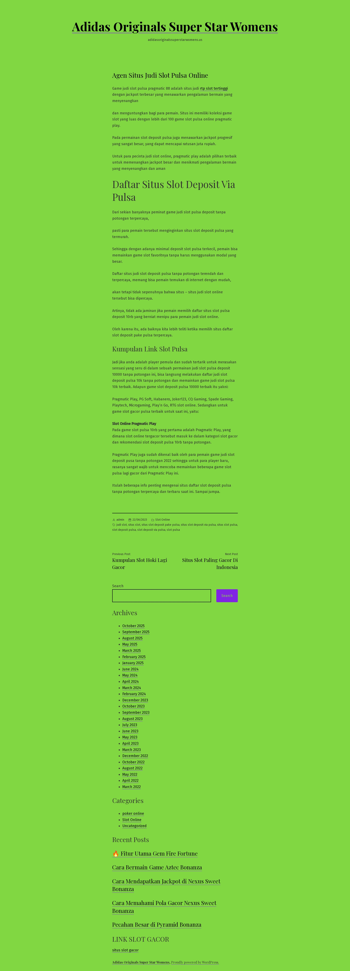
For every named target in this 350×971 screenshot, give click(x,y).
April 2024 (130, 681)
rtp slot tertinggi (214, 88)
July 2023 (129, 725)
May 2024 (130, 675)
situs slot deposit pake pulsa (160, 524)
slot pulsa (173, 530)
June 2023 (130, 731)
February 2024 (134, 694)
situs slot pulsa (227, 524)
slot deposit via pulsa (151, 530)
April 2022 (130, 780)
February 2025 (134, 657)
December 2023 (135, 700)
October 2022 (133, 762)
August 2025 (132, 638)
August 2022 (132, 768)
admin (120, 519)
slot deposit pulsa (124, 530)
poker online (133, 813)
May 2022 (129, 774)
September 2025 (135, 632)
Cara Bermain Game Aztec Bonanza (157, 867)
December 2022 (135, 756)
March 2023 (131, 750)
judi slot (121, 524)
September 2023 (135, 712)
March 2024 (131, 688)
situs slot (134, 524)
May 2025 (129, 644)
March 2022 (131, 787)
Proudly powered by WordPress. (195, 962)
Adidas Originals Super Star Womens (175, 26)
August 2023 (132, 719)
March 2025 (131, 650)
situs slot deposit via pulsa (198, 524)
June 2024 (130, 669)
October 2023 (133, 706)
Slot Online (162, 519)
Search (118, 586)
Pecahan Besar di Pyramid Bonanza (156, 924)
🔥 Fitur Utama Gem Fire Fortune (155, 853)
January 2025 (133, 663)
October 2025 (133, 626)
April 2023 (130, 743)
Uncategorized (134, 826)
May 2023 (129, 737)
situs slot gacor (125, 950)
